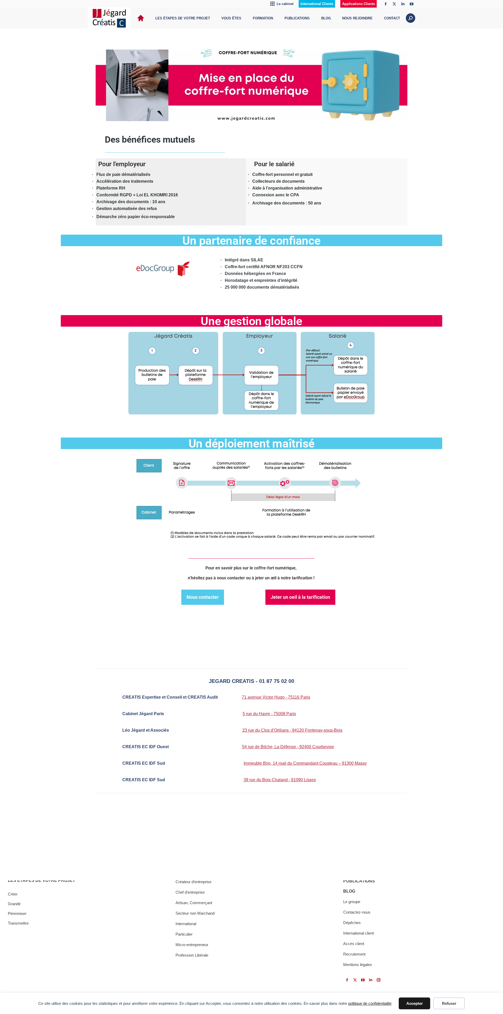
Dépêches (352, 922)
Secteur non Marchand (195, 913)
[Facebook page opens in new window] (385, 4)
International (186, 923)
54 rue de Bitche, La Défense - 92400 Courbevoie (288, 747)
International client (358, 933)
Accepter (414, 1003)
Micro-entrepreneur (192, 944)
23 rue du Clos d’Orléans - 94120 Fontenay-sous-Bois (292, 730)
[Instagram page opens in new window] (378, 980)
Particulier (184, 934)
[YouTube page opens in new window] (411, 4)
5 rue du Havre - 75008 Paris (269, 713)
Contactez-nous (356, 912)
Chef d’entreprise (190, 892)
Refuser (449, 1003)
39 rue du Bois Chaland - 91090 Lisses (280, 780)
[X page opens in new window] (394, 4)
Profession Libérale (192, 955)
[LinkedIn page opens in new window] (403, 4)
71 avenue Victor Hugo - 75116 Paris (276, 697)
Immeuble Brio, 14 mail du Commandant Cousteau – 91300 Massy (305, 763)
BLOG (349, 891)
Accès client (353, 943)
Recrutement (354, 954)
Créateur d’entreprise (193, 882)
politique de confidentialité (369, 1003)
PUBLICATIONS (359, 881)
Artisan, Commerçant (194, 902)
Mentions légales (357, 964)
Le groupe (351, 901)
